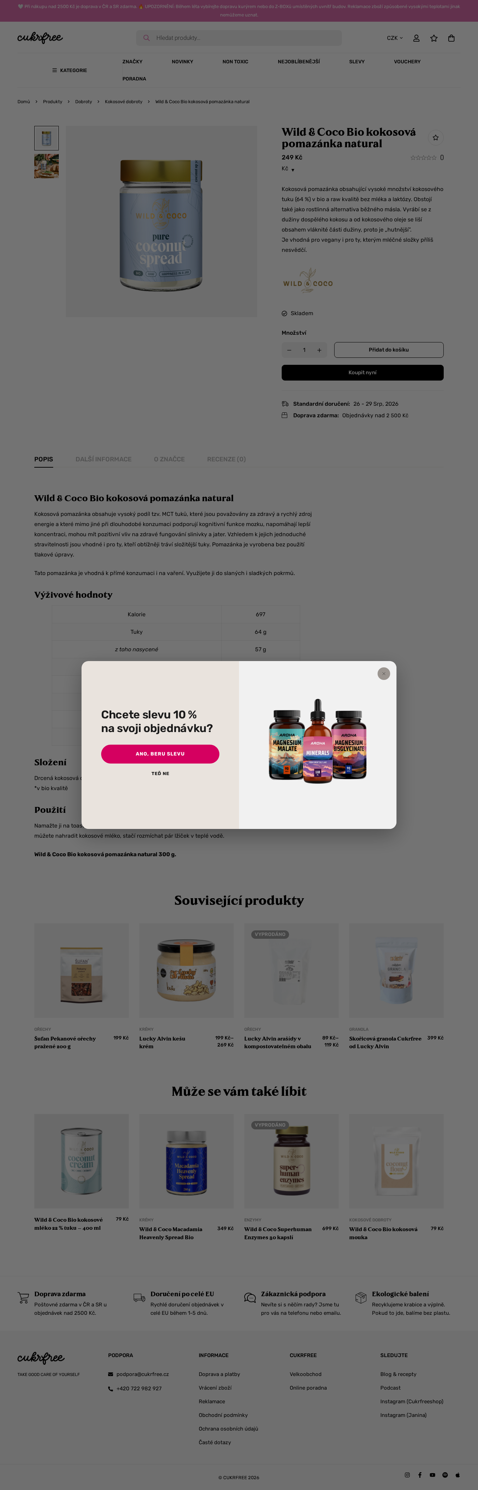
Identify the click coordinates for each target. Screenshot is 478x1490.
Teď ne (160, 773)
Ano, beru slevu (160, 754)
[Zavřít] (384, 673)
